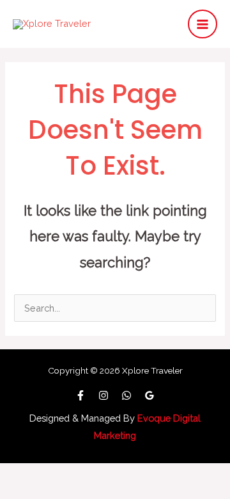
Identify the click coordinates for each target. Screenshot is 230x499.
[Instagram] (103, 395)
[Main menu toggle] (202, 24)
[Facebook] (80, 395)
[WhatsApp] (126, 395)
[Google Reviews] (149, 395)
